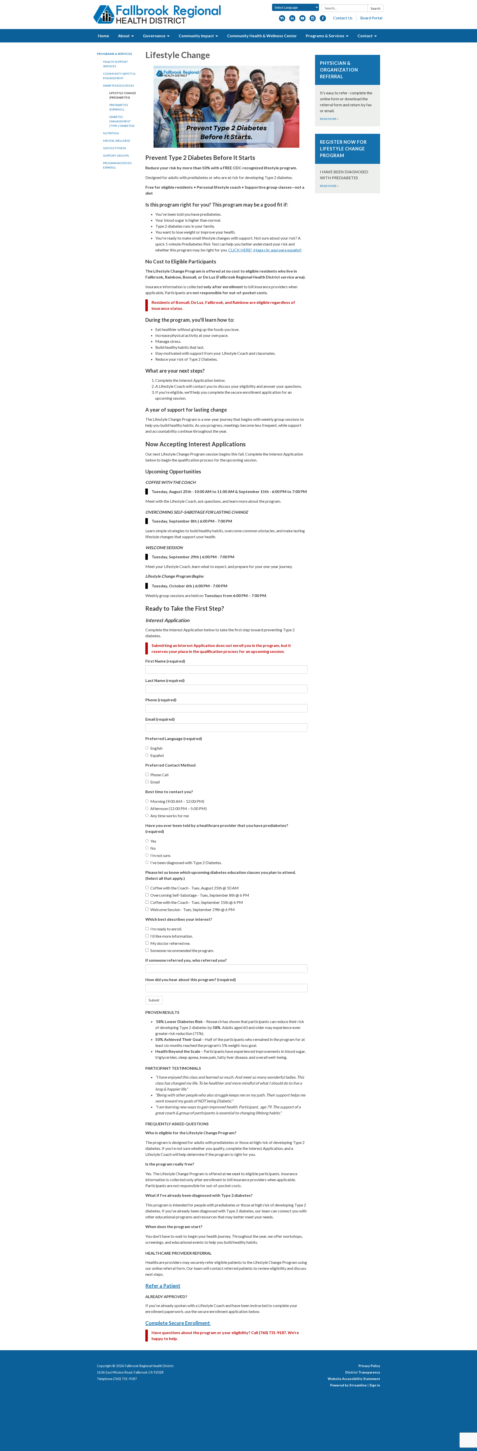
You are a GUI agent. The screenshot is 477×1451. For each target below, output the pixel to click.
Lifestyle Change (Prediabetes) (122, 95)
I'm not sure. (160, 855)
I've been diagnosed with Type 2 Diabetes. (186, 862)
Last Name (165, 680)
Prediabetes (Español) (118, 107)
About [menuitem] (124, 35)
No (153, 848)
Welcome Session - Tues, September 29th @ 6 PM (192, 909)
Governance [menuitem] (154, 35)
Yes (153, 841)
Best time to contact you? (169, 791)
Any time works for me (169, 815)
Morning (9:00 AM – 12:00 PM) (177, 801)
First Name (165, 661)
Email (160, 719)
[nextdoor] (282, 19)
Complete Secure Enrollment (178, 1323)
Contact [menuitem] (365, 35)
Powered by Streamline (348, 1385)
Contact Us (343, 17)
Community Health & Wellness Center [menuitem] (262, 35)
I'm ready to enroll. (166, 928)
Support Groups (116, 155)
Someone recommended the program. (182, 950)
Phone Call (159, 774)
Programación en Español (117, 165)
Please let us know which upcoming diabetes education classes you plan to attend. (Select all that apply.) (220, 875)
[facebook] (323, 19)
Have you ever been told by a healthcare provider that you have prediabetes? (216, 828)
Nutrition (111, 133)
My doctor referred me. (170, 943)
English (156, 748)
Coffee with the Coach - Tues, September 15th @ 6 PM (196, 902)
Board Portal (371, 17)
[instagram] (313, 19)
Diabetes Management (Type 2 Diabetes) (121, 121)
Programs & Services (114, 54)
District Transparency (362, 1372)
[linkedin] (292, 19)
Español (157, 755)
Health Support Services (115, 64)
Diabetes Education (118, 85)
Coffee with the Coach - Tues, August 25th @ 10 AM (194, 887)
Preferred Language (173, 738)
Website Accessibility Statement (354, 1379)
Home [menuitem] (103, 35)
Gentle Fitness (114, 148)
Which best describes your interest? (178, 919)
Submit (154, 1000)
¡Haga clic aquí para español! (277, 250)
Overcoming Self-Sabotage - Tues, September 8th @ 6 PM (199, 895)
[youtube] (302, 19)
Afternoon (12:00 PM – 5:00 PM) (178, 808)
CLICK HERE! (240, 250)
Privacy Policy (369, 1366)
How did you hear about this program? (190, 979)
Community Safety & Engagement (119, 76)
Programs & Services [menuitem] (325, 35)
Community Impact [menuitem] (196, 35)
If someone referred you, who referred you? (186, 960)
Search (375, 8)
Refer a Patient (162, 1286)
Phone (160, 699)
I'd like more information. (171, 936)
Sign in (374, 1385)
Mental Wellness (116, 140)
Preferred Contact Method (170, 765)
